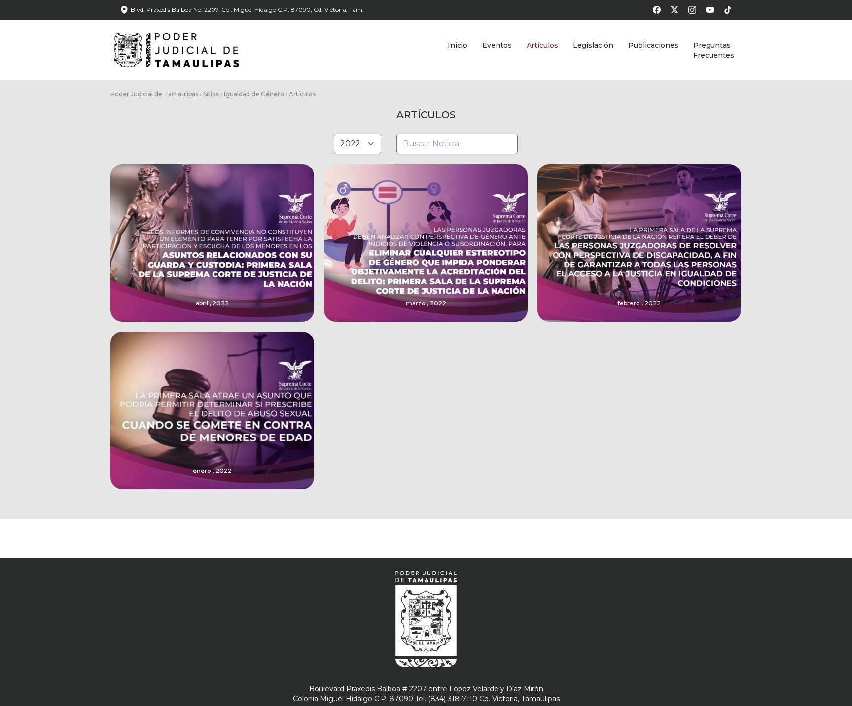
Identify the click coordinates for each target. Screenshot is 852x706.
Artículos (542, 45)
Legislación (593, 45)
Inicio (457, 45)
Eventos (497, 45)
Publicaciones (653, 45)
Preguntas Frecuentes (713, 50)
